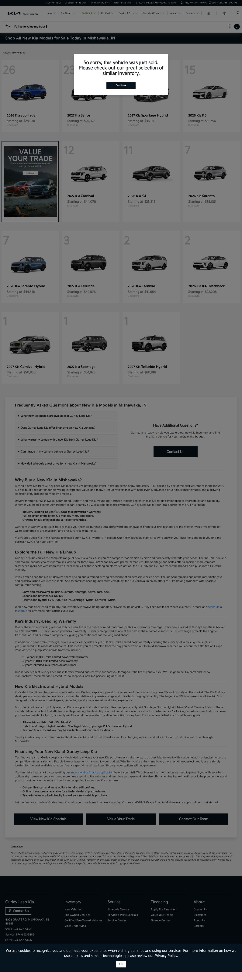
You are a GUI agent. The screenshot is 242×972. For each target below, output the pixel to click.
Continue (121, 85)
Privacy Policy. (166, 956)
